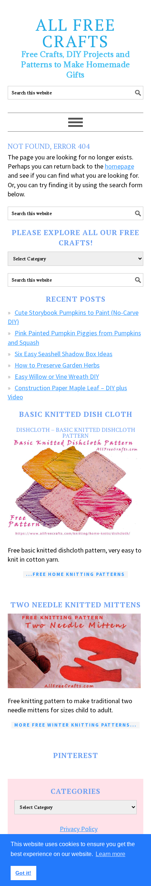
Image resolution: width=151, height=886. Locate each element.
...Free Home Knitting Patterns (75, 574)
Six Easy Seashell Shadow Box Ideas (64, 354)
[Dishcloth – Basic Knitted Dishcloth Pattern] (76, 488)
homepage (119, 166)
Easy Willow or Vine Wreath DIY (57, 376)
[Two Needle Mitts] (76, 651)
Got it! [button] (23, 873)
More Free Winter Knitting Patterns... (75, 725)
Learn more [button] (110, 854)
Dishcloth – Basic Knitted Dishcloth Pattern (75, 433)
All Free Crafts (76, 33)
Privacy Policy (78, 829)
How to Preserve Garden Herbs (57, 365)
